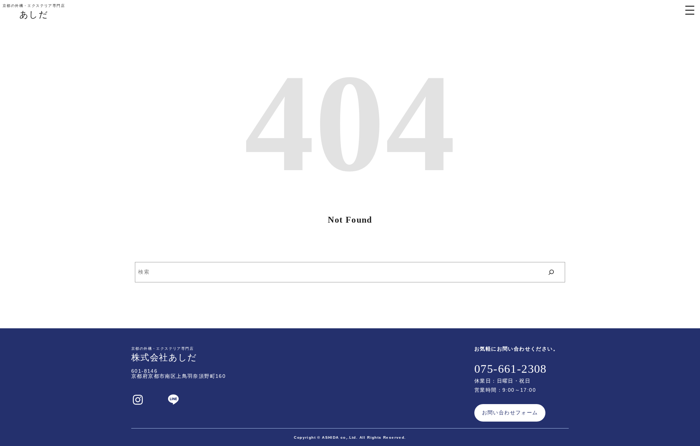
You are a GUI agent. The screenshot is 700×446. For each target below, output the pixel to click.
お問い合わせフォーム (510, 412)
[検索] (551, 272)
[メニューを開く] (689, 10)
